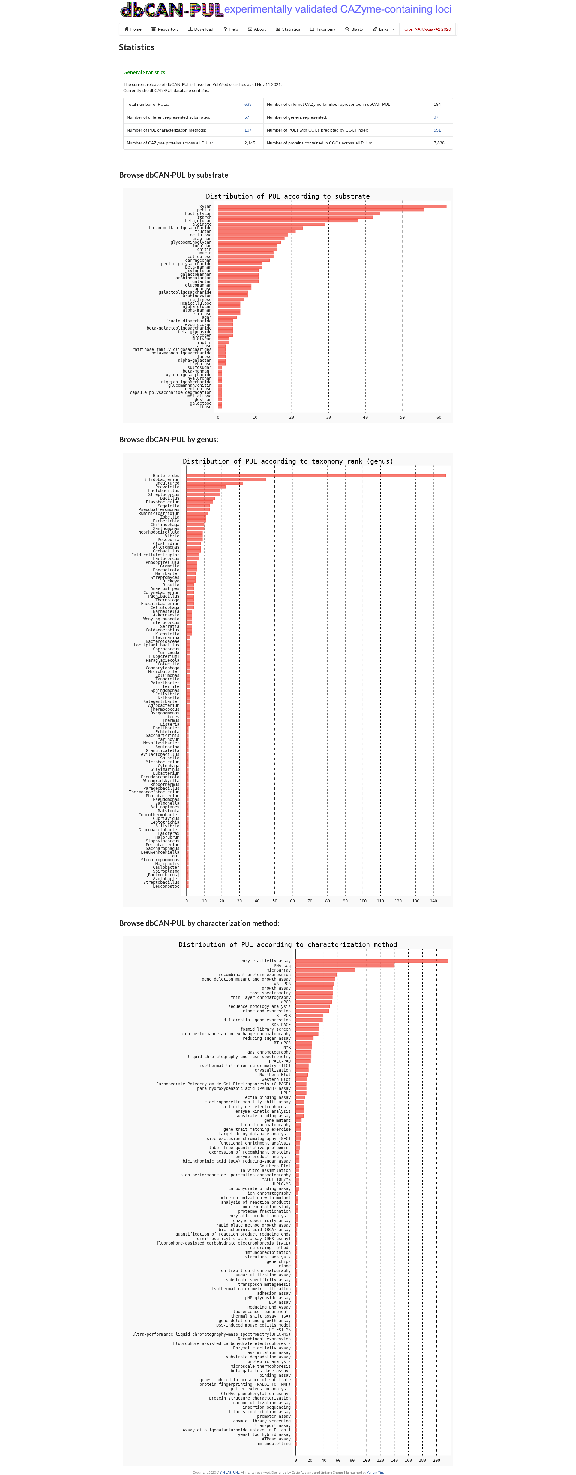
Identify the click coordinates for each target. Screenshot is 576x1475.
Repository (168, 29)
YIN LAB (226, 1472)
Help (234, 29)
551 (437, 130)
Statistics (291, 29)
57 (246, 117)
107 (248, 130)
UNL (236, 1472)
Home (136, 29)
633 (248, 104)
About (260, 29)
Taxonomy (325, 29)
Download (203, 29)
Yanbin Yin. (375, 1472)
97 (436, 117)
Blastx (357, 29)
